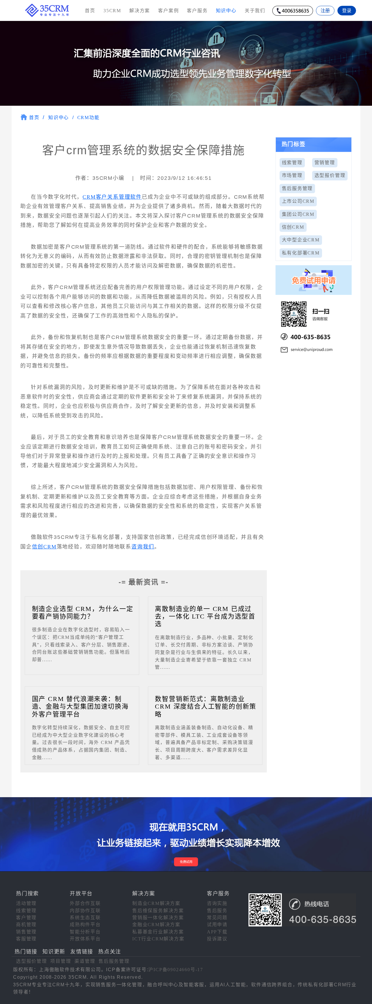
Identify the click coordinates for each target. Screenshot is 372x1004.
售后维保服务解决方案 (158, 910)
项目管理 (60, 961)
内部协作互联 (85, 910)
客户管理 (26, 917)
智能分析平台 (85, 931)
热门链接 (26, 952)
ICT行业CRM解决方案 (158, 938)
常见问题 (217, 917)
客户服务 (197, 10)
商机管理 (26, 924)
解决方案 (139, 10)
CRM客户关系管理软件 (112, 197)
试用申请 (217, 924)
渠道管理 (84, 961)
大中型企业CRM (301, 239)
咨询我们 (142, 547)
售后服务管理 (297, 188)
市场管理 (292, 175)
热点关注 (109, 952)
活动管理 (26, 903)
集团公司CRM (298, 214)
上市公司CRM (298, 201)
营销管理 (324, 162)
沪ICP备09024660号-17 (175, 969)
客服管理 (26, 938)
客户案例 (168, 10)
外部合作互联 (85, 903)
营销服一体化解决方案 (158, 917)
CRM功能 (88, 117)
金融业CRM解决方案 (156, 924)
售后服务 (217, 910)
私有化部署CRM (301, 252)
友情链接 (81, 952)
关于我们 (255, 10)
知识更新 (53, 952)
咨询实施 (217, 903)
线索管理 (292, 162)
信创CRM (44, 547)
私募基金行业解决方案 (158, 931)
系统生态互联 (85, 917)
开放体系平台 (85, 938)
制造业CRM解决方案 (156, 903)
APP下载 (217, 931)
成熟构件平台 (85, 924)
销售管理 (26, 931)
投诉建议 (217, 938)
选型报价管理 (330, 175)
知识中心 (58, 117)
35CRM (112, 10)
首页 (90, 10)
